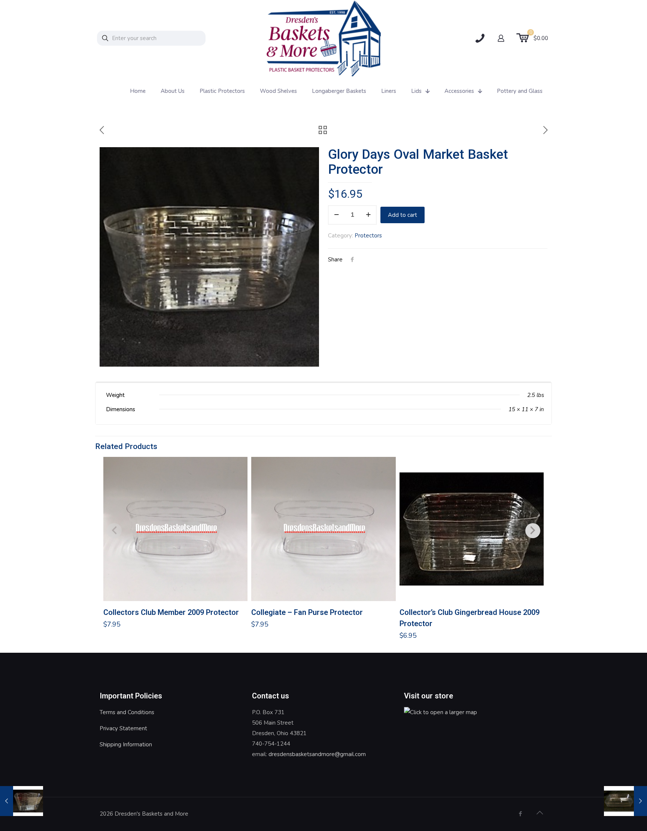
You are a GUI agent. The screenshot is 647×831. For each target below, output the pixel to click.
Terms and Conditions (127, 712)
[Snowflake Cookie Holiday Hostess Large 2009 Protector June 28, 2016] (625, 801)
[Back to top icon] (539, 813)
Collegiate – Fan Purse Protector (307, 612)
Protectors (368, 235)
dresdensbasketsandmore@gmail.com (317, 754)
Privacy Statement (123, 728)
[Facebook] (520, 814)
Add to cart (402, 215)
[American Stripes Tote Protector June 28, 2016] (21, 801)
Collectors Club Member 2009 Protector (171, 612)
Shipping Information (126, 744)
